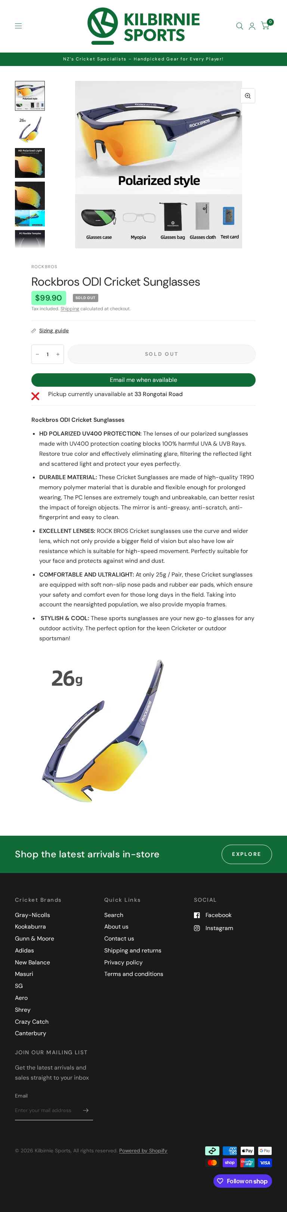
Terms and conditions (133, 974)
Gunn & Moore (34, 938)
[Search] (240, 26)
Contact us (119, 938)
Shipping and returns (132, 950)
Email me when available (143, 380)
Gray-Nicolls (32, 915)
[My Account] (252, 26)
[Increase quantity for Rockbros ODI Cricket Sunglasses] (58, 354)
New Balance (32, 962)
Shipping (70, 309)
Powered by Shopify (143, 1150)
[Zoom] (247, 95)
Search (113, 915)
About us (116, 926)
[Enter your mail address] (85, 1110)
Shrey (23, 1010)
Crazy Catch (32, 1022)
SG (19, 986)
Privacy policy (123, 962)
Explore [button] (247, 854)
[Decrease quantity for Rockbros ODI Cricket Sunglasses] (37, 354)
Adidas (24, 950)
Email (21, 1095)
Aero (21, 998)
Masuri (24, 974)
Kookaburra (30, 926)
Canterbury (30, 1033)
